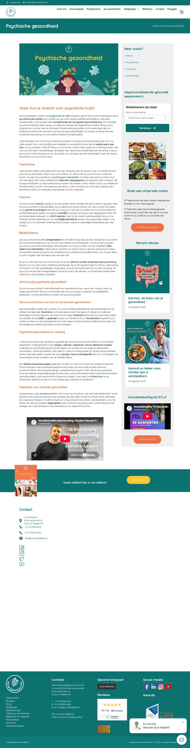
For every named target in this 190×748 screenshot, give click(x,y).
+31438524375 (14, 2)
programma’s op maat (59, 116)
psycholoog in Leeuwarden (65, 177)
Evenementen (132, 76)
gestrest (39, 204)
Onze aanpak (76, 9)
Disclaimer (11, 723)
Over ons (61, 9)
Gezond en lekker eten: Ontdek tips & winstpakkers (144, 372)
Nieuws (129, 56)
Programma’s (132, 62)
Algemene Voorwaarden (17, 716)
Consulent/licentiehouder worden (68, 688)
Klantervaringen (13, 710)
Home (156, 26)
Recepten (10, 701)
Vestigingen (130, 9)
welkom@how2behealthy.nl (37, 2)
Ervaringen (131, 69)
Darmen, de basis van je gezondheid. (145, 300)
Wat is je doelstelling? (136, 112)
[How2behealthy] (8, 11)
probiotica (45, 394)
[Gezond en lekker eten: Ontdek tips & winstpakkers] (147, 341)
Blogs (9, 704)
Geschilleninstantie (15, 726)
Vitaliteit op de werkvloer (18, 713)
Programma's (93, 9)
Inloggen (172, 9)
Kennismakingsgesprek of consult (68, 685)
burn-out (36, 312)
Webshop (147, 9)
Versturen (145, 128)
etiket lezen (97, 376)
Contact (160, 9)
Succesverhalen (112, 9)
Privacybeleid (12, 720)
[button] (147, 227)
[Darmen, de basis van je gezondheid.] (147, 271)
